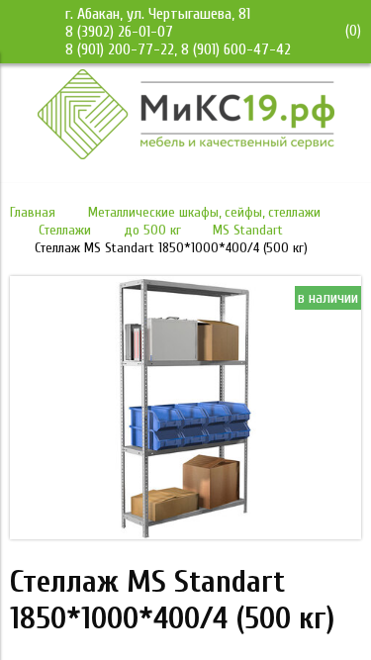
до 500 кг (152, 230)
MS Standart (248, 230)
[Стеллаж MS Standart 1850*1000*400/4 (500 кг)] (185, 534)
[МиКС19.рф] (186, 154)
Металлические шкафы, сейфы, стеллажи (204, 212)
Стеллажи (65, 230)
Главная (32, 212)
